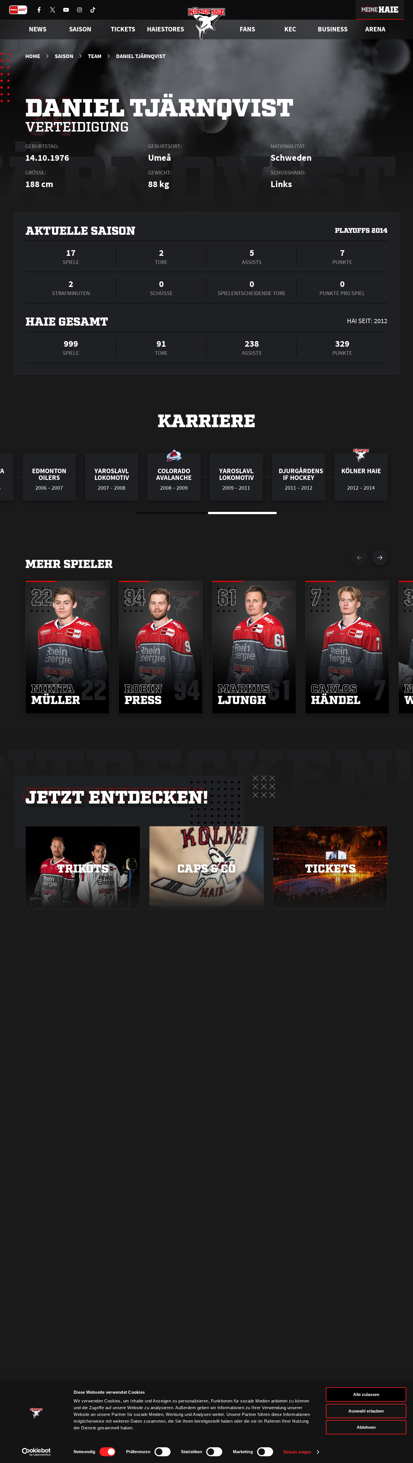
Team (94, 56)
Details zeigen (297, 1452)
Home (32, 56)
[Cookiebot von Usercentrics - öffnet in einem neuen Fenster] (36, 1452)
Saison (64, 56)
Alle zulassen (366, 1394)
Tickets (123, 29)
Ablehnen (366, 1427)
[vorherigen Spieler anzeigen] (359, 557)
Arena (375, 29)
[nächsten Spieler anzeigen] (380, 557)
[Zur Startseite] (206, 23)
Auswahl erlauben (366, 1411)
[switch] (163, 1451)
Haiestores (165, 29)
